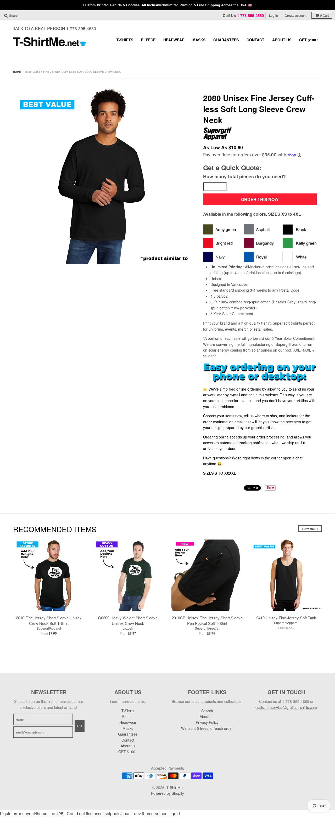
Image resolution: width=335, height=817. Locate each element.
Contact (255, 39)
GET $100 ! (309, 39)
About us (281, 39)
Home (17, 72)
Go (79, 726)
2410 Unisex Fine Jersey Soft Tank (286, 617)
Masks (198, 39)
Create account (295, 15)
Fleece (148, 39)
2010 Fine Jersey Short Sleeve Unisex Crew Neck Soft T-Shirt (49, 620)
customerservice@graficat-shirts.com (286, 707)
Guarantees (226, 39)
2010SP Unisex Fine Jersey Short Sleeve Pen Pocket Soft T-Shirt (207, 620)
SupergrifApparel (49, 628)
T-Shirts (124, 39)
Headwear (174, 39)
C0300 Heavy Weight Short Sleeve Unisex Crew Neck (128, 620)
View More (310, 529)
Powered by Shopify (167, 793)
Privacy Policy (207, 722)
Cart (324, 15)
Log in (273, 15)
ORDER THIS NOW (259, 199)
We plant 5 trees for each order (207, 728)
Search (207, 710)
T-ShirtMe (174, 787)
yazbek (128, 628)
